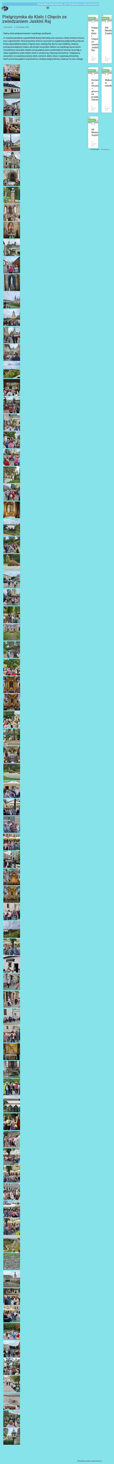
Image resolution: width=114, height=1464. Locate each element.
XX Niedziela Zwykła (96, 132)
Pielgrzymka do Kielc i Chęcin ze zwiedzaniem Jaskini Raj (98, 39)
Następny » (105, 149)
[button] (48, 7)
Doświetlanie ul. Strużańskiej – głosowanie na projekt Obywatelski (98, 90)
